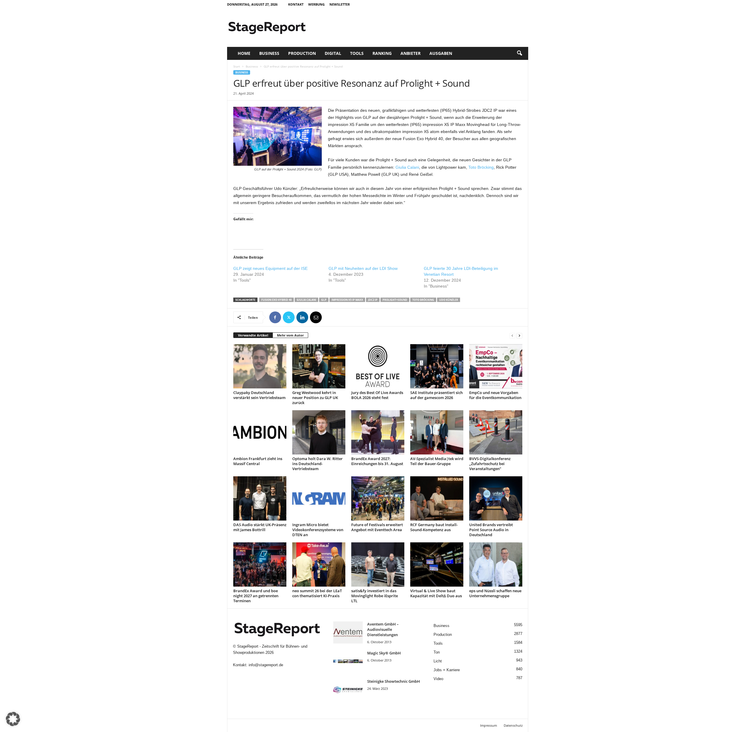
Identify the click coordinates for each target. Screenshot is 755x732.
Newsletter (339, 4)
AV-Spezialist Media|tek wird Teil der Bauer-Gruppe (436, 461)
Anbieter (411, 53)
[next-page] (519, 335)
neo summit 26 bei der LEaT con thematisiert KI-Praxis (317, 593)
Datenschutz (513, 725)
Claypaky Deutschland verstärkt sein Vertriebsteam (259, 395)
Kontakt (295, 4)
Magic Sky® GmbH (384, 653)
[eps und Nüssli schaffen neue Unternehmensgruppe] (495, 564)
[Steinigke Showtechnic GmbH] (348, 690)
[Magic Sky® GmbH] (348, 661)
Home (244, 53)
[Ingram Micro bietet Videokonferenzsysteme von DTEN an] (318, 498)
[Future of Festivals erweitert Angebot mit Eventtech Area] (377, 498)
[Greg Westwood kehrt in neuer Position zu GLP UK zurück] (318, 366)
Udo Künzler (448, 300)
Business (269, 53)
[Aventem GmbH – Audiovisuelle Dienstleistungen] (348, 632)
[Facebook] (275, 317)
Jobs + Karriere (447, 670)
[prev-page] (512, 335)
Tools (357, 53)
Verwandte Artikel (253, 335)
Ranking (382, 53)
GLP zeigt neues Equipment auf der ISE (270, 268)
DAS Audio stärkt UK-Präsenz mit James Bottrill (259, 527)
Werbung (316, 4)
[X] (289, 317)
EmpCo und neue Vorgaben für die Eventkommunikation (495, 395)
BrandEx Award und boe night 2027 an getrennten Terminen (255, 595)
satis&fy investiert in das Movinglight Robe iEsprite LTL (374, 595)
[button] (519, 53)
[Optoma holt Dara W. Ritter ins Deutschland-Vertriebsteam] (318, 432)
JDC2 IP (373, 300)
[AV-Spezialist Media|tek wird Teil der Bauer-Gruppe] (436, 432)
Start (236, 66)
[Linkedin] (302, 317)
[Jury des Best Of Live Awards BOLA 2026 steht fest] (377, 366)
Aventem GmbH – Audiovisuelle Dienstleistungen (383, 629)
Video (438, 679)
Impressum (488, 725)
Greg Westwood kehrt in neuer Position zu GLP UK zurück (315, 397)
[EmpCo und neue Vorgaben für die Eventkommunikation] (495, 366)
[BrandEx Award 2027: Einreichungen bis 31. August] (377, 432)
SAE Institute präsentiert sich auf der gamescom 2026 (436, 395)
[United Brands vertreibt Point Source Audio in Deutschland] (495, 498)
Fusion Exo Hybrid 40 (276, 300)
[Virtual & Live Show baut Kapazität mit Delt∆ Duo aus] (436, 564)
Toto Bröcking (481, 167)
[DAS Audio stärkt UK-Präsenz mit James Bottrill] (259, 498)
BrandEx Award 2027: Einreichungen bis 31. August (377, 461)
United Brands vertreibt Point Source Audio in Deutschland (491, 529)
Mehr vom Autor (290, 335)
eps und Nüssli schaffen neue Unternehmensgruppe (495, 593)
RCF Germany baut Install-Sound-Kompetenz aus (434, 527)
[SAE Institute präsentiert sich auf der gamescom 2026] (436, 366)
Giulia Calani (407, 167)
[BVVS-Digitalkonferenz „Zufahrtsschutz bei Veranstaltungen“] (495, 432)
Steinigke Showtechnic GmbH (393, 681)
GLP (323, 300)
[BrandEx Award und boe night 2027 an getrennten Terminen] (259, 564)
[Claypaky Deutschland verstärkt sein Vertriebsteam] (259, 366)
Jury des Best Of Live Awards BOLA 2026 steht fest (377, 395)
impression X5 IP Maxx (347, 300)
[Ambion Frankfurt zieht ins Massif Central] (259, 432)
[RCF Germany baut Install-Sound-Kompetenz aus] (436, 498)
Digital (333, 53)
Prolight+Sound (395, 300)
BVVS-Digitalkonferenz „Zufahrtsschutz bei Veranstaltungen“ (490, 463)
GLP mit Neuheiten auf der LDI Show (363, 268)
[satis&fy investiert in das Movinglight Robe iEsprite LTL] (377, 564)
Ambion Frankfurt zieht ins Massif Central (257, 461)
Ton (437, 652)
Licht (438, 661)
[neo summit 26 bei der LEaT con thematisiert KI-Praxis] (318, 564)
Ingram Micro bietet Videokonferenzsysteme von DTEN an (317, 529)
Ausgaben (440, 53)
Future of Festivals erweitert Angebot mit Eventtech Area (377, 527)
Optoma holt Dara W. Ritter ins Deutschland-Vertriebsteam (317, 463)
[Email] (316, 317)
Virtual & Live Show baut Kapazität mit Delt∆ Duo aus (436, 593)
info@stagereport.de (266, 665)
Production (302, 53)
